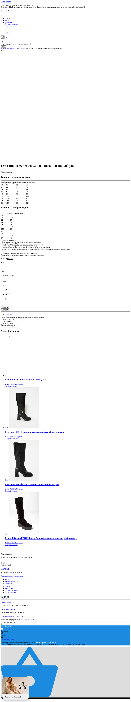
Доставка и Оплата (11, 590)
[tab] (67, 314)
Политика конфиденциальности (12, 576)
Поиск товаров (6, 44)
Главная (7, 18)
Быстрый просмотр (11, 386)
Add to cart (5, 307)
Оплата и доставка (11, 24)
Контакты (8, 26)
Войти (7, 33)
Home (3, 48)
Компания (8, 22)
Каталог (8, 20)
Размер (3, 282)
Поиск (3, 46)
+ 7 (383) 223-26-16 (7, 602)
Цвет (2, 272)
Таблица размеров (11, 581)
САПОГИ (21, 48)
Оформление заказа (7, 639)
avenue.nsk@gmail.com (8, 609)
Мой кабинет (9, 588)
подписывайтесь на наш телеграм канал (15, 559)
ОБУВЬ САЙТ (12, 48)
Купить (20, 384)
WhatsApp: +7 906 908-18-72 (46, 5)
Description (8, 314)
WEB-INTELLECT (27, 620)
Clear (2, 305)
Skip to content (6, 2)
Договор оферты (10, 592)
